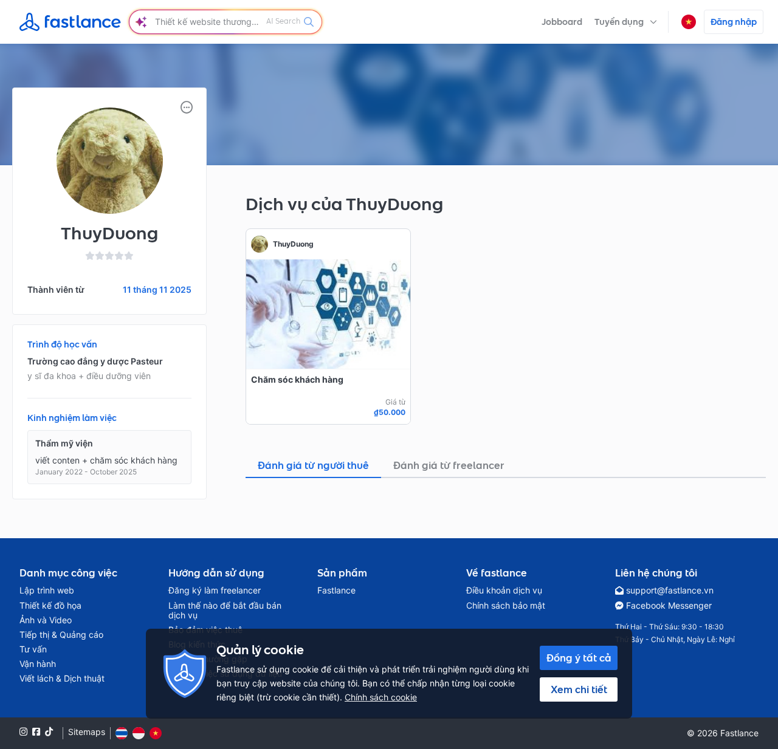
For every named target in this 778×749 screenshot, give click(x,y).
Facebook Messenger (669, 605)
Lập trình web (46, 590)
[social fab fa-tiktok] (49, 732)
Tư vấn (33, 649)
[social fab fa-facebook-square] (36, 732)
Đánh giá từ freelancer (448, 465)
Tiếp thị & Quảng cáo (61, 635)
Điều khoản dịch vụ (504, 590)
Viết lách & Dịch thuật (62, 678)
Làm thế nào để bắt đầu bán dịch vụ (224, 610)
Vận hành (37, 664)
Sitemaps (86, 732)
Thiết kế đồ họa (50, 605)
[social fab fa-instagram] (23, 732)
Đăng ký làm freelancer (214, 590)
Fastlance (336, 590)
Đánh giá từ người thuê (313, 465)
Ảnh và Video (45, 620)
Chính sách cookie (381, 697)
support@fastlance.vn (670, 590)
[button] (625, 22)
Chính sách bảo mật (505, 605)
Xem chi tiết (579, 689)
